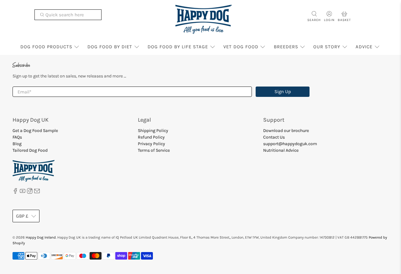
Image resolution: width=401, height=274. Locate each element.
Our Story (326, 47)
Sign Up (282, 91)
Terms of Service (154, 150)
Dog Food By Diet (109, 47)
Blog (17, 143)
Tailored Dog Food (30, 150)
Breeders (286, 47)
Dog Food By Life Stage (178, 47)
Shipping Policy (153, 130)
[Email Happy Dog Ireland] (37, 192)
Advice (364, 47)
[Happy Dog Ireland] (203, 19)
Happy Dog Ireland (41, 237)
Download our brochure (286, 130)
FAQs (17, 137)
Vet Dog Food (240, 47)
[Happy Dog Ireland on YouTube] (22, 192)
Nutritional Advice (281, 150)
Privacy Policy (151, 143)
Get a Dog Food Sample (35, 130)
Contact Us (274, 137)
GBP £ (22, 216)
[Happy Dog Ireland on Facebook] (15, 192)
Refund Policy (151, 137)
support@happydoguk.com (290, 143)
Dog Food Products (46, 47)
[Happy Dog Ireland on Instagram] (30, 192)
